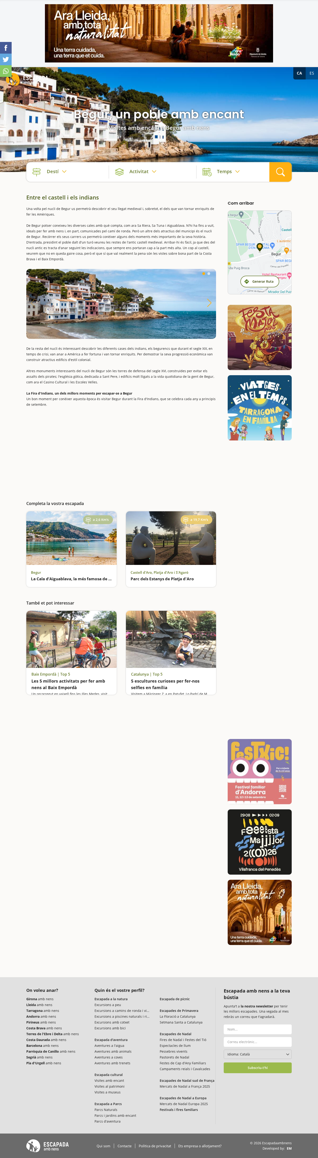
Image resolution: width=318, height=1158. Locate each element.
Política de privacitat (155, 1146)
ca (299, 73)
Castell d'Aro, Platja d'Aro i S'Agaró (159, 572)
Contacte (125, 1146)
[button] (203, 273)
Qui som (103, 1146)
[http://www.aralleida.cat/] (159, 33)
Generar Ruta (263, 281)
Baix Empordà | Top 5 (50, 674)
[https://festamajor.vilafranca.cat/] (260, 842)
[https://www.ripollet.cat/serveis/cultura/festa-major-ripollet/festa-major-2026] (260, 337)
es (312, 73)
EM (289, 1148)
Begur (36, 572)
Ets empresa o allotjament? (199, 1146)
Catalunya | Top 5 (146, 674)
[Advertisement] (121, 451)
